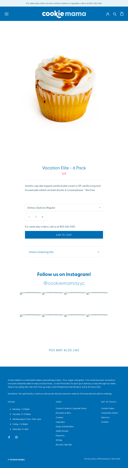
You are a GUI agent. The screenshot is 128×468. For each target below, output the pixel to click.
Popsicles (60, 435)
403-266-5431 (31, 386)
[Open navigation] (6, 13)
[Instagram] (16, 437)
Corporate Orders (109, 412)
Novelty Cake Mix (64, 444)
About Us (105, 417)
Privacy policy (90, 458)
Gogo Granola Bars (65, 426)
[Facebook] (9, 437)
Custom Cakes (107, 408)
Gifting (59, 440)
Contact (104, 421)
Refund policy (104, 458)
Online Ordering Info (41, 252)
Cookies (59, 417)
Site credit (116, 458)
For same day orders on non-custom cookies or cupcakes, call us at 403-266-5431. (64, 3)
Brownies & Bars (63, 412)
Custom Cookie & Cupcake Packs (71, 408)
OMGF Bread (62, 431)
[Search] (114, 13)
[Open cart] (121, 13)
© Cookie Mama (16, 459)
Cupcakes (60, 421)
